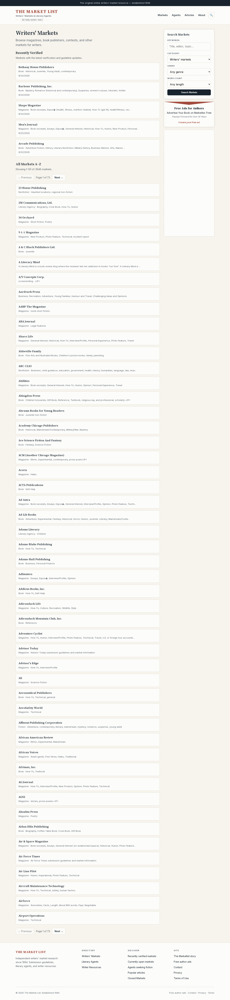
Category (173, 53)
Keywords (173, 40)
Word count (175, 78)
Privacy (178, 972)
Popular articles (136, 972)
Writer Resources (91, 967)
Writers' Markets (91, 956)
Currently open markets (141, 961)
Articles (189, 15)
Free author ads (182, 961)
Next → (59, 177)
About (201, 15)
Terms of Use (181, 978)
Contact (178, 967)
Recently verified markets (142, 956)
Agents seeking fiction (140, 967)
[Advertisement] (189, 183)
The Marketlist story (185, 956)
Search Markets (189, 92)
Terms (211, 992)
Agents (176, 15)
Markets (163, 15)
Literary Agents (90, 961)
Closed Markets (136, 978)
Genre (171, 66)
